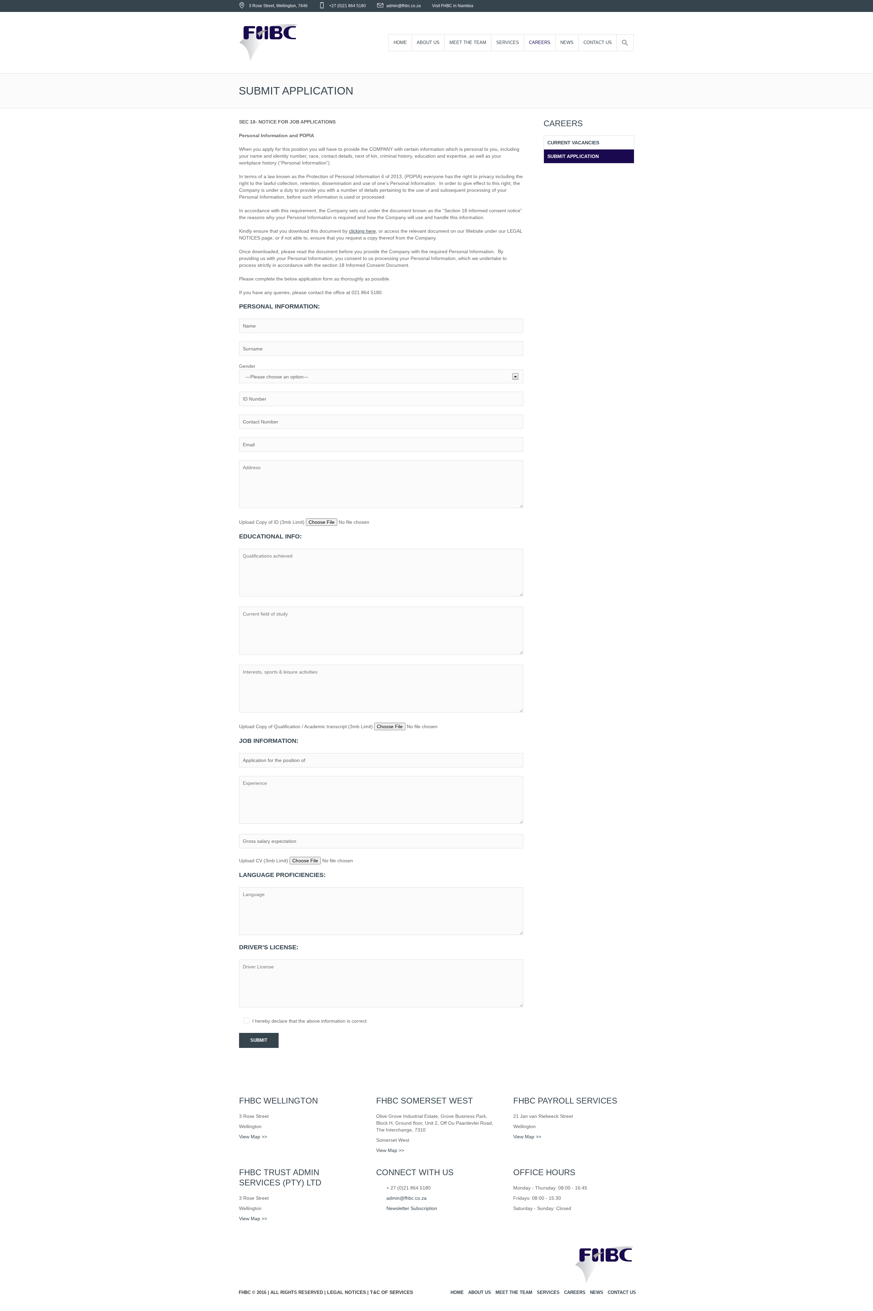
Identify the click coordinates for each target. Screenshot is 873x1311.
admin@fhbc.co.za (403, 5)
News (596, 1292)
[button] (625, 43)
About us (479, 1292)
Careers (575, 1292)
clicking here (362, 231)
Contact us (622, 1292)
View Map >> (253, 1136)
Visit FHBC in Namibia (452, 5)
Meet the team (513, 1292)
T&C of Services (391, 1292)
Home (457, 1292)
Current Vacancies (573, 142)
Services (548, 1292)
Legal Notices (346, 1292)
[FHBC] (604, 1266)
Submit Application (573, 156)
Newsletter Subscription (411, 1208)
